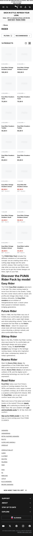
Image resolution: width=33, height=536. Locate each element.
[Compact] (26, 43)
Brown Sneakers (7, 484)
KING (3, 469)
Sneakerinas (5, 433)
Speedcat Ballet (7, 450)
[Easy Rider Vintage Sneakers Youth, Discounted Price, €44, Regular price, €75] (8, 209)
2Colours (4, 93)
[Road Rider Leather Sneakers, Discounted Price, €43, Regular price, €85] (24, 239)
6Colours (4, 64)
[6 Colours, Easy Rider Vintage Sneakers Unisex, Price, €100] (8, 60)
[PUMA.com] (16, 7)
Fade (3, 465)
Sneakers (4, 430)
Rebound (4, 475)
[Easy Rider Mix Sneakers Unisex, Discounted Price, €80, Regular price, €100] (24, 178)
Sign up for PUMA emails (10, 416)
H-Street (4, 456)
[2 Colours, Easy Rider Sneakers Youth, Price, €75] (8, 89)
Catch (3, 478)
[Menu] (3, 7)
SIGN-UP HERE (17, 3)
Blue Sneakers (6, 481)
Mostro (4, 459)
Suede (3, 453)
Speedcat (4, 445)
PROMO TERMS (20, 20)
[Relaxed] (30, 43)
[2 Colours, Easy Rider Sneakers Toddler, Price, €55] (8, 119)
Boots (3, 439)
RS (2, 472)
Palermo (4, 462)
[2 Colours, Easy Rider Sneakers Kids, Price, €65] (8, 148)
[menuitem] (3, 526)
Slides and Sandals (8, 442)
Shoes (5, 25)
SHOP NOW (11, 20)
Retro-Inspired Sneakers (10, 436)
